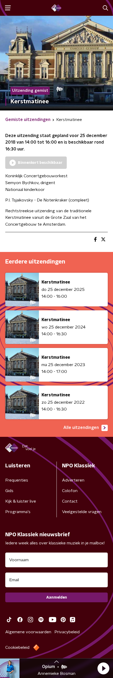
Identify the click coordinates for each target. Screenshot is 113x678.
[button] (103, 668)
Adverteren (73, 480)
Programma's (17, 512)
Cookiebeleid (17, 647)
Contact (70, 501)
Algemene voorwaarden (28, 632)
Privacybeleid (67, 632)
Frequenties (16, 480)
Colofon (70, 491)
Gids (9, 491)
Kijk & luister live (20, 501)
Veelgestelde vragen (81, 512)
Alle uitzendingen (81, 428)
